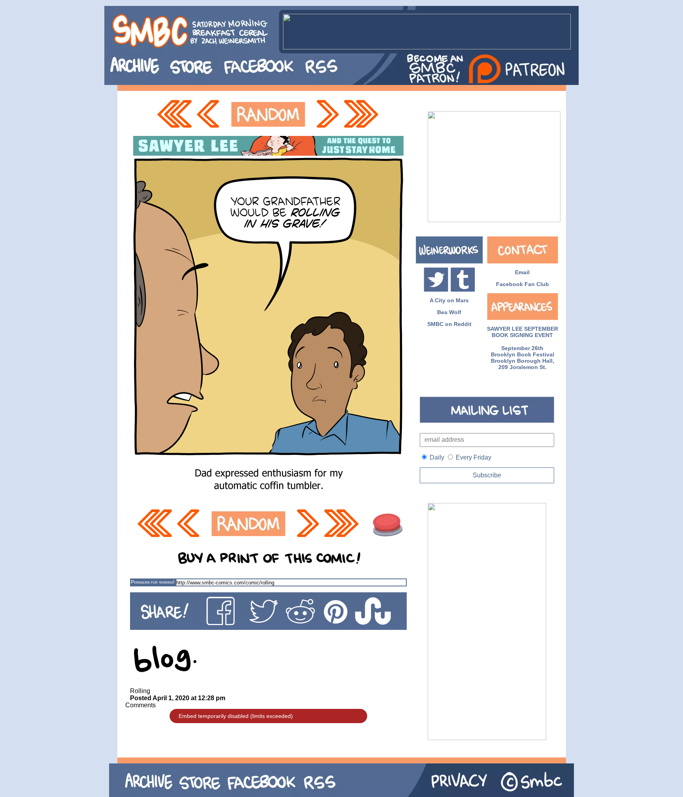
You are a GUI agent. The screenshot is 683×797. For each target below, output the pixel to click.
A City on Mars (449, 300)
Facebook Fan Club (522, 284)
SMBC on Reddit (449, 324)
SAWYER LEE (505, 329)
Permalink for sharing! (152, 582)
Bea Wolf (449, 312)
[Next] (327, 114)
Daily (437, 457)
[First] (174, 114)
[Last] (362, 114)
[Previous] (210, 114)
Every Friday (473, 457)
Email (522, 272)
